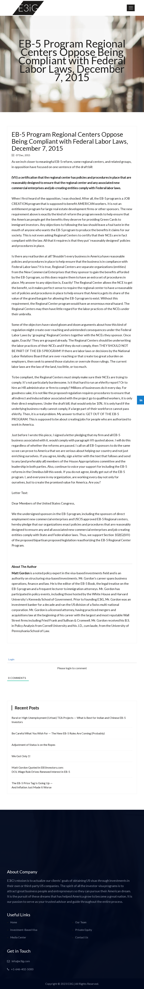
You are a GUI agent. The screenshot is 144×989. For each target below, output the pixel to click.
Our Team (80, 922)
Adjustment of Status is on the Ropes (33, 744)
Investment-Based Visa (23, 929)
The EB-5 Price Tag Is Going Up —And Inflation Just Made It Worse (32, 785)
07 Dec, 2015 (22, 155)
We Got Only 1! (21, 756)
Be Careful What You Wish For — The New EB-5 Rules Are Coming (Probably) (58, 733)
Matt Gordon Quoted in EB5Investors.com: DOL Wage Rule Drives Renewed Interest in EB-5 (41, 769)
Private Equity (83, 929)
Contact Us (81, 937)
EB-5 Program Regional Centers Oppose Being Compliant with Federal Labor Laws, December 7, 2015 (70, 141)
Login (11, 659)
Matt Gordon (21, 573)
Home (13, 922)
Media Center (18, 937)
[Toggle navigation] (131, 8)
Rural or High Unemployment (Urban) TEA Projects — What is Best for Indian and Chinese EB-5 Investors (69, 720)
